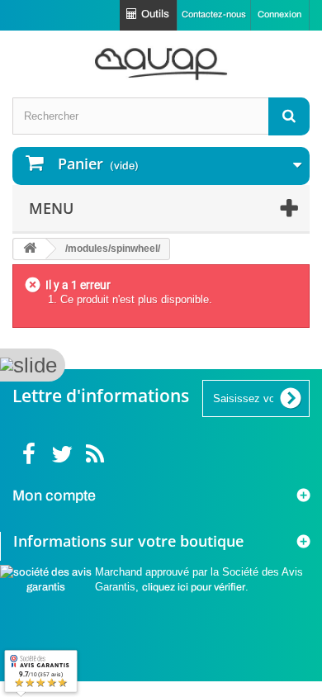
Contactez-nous (214, 14)
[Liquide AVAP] (161, 64)
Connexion (279, 14)
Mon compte (54, 495)
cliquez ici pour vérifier (193, 587)
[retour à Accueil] (29, 249)
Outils (155, 14)
